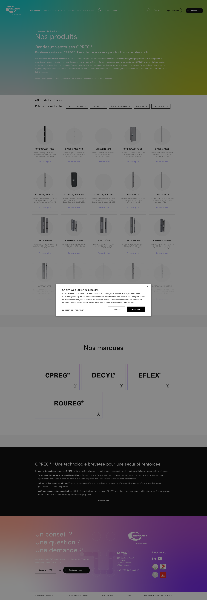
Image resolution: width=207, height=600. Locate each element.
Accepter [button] (136, 309)
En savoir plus (128, 302)
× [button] (147, 287)
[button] (73, 310)
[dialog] (103, 300)
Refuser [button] (117, 309)
